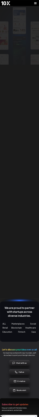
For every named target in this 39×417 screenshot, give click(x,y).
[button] (35, 3)
